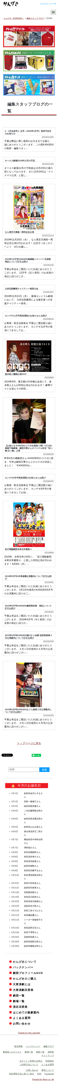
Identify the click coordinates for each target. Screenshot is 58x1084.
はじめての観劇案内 (26, 1012)
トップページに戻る (29, 743)
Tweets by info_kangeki (29, 1033)
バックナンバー (23, 967)
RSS (39, 1074)
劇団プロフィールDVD (28, 973)
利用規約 (50, 1061)
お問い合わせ (22, 1023)
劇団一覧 (19, 995)
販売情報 (18, 1046)
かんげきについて (47, 4)
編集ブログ (48, 1046)
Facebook (49, 1074)
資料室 (51, 1052)
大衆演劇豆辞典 (23, 989)
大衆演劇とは (22, 984)
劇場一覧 (19, 1001)
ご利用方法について (28, 1064)
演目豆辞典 (20, 1006)
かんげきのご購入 (24, 978)
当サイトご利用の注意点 (30, 1061)
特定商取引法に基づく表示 (21, 1074)
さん (32, 801)
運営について (47, 1070)
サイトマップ (47, 1055)
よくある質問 (22, 1017)
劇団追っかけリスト (12, 1052)
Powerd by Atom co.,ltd (43, 1079)
